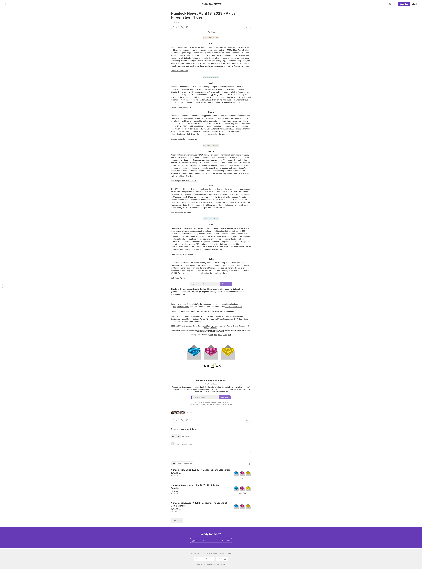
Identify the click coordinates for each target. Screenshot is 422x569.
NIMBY (178, 326)
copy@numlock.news (233, 307)
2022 (173, 326)
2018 (229, 335)
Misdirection (183, 322)
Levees (174, 322)
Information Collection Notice (210, 404)
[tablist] (180, 436)
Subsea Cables (199, 319)
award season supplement (223, 311)
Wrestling (210, 319)
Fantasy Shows (225, 330)
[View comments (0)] (182, 27)
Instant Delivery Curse (210, 326)
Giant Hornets (211, 331)
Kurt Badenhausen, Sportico (182, 212)
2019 (225, 335)
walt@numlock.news (181, 307)
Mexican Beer (181, 330)
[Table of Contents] (2, 284)
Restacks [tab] (185, 436)
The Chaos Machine (191, 330)
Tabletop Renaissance (224, 319)
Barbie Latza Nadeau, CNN (181, 107)
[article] (211, 474)
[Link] (168, 44)
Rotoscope (242, 326)
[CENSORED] (201, 330)
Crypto (235, 326)
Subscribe (404, 4)
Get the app (221, 559)
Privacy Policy (227, 404)
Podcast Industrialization (213, 330)
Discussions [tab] (188, 464)
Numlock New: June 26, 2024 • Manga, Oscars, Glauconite (200, 470)
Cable (210, 316)
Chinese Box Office (242, 330)
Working (203, 316)
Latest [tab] (179, 464)
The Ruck (213, 328)
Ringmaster (219, 316)
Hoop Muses (186, 319)
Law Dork (233, 330)
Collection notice (225, 553)
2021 (215, 335)
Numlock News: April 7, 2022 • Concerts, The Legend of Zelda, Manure (199, 504)
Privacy (209, 553)
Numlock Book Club (191, 311)
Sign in (415, 4)
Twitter (229, 326)
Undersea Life (187, 326)
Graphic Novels (220, 331)
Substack (200, 564)
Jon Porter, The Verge (179, 71)
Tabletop (174, 330)
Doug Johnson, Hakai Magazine (183, 254)
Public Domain (195, 322)
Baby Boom (243, 319)
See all (175, 520)
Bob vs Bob (197, 326)
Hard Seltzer (230, 316)
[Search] (390, 4)
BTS (236, 319)
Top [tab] (173, 464)
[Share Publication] (395, 4)
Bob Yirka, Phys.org (178, 278)
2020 (220, 335)
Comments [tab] (176, 436)
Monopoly (222, 326)
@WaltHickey (199, 304)
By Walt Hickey (176, 473)
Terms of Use (221, 402)
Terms (215, 553)
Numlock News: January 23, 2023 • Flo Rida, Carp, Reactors (196, 486)
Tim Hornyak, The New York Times (184, 181)
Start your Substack (205, 559)
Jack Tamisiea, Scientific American (184, 139)
